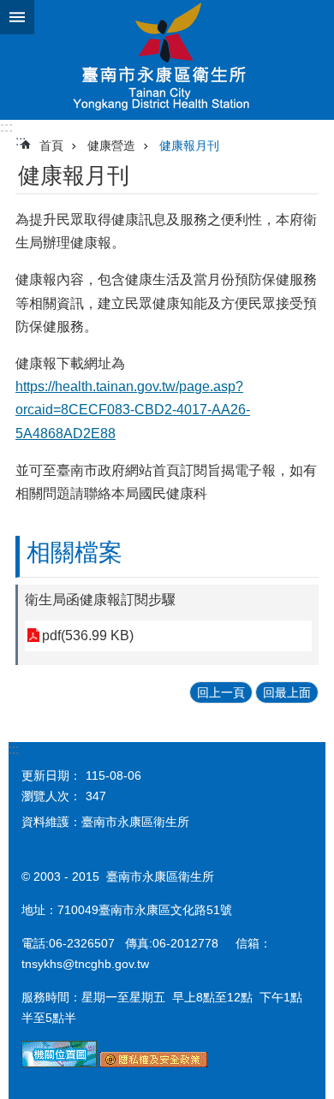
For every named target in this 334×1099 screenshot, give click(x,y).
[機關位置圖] (59, 1063)
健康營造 (111, 145)
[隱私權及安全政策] (153, 1063)
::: (6, 127)
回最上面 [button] (287, 692)
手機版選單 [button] (17, 17)
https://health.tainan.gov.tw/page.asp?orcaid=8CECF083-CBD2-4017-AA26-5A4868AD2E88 (132, 409)
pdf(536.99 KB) (88, 635)
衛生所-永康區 (167, 60)
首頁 (51, 145)
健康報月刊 (189, 145)
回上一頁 (221, 692)
